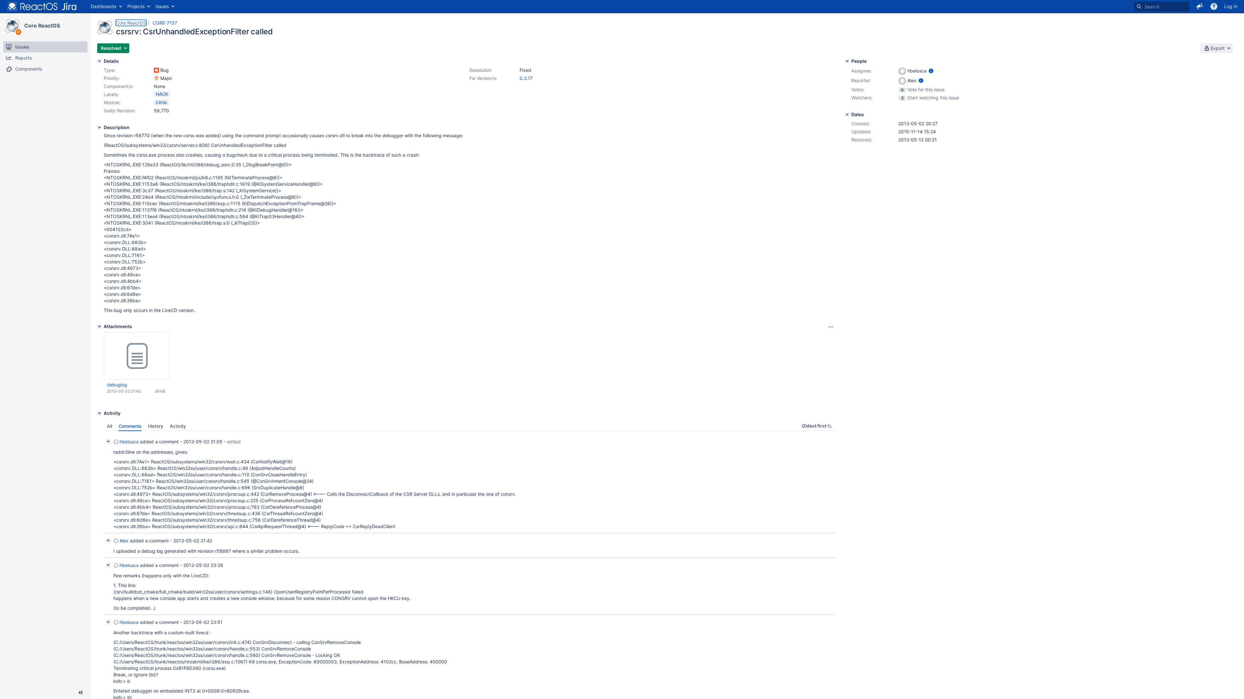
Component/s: (118, 86)
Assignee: (861, 70)
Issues (162, 6)
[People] (847, 61)
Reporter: (861, 80)
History (155, 426)
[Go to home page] (42, 6)
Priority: (112, 78)
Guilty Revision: (120, 110)
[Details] (99, 61)
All (109, 426)
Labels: (111, 94)
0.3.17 (526, 78)
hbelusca (129, 441)
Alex (124, 540)
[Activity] (99, 413)
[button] (1199, 6)
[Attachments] (99, 326)
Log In (1231, 6)
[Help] (1214, 6)
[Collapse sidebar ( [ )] (80, 692)
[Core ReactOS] (12, 26)
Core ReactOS (42, 25)
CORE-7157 (165, 23)
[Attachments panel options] (831, 327)
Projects (135, 6)
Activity (178, 426)
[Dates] (847, 114)
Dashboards (103, 6)
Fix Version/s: (483, 78)
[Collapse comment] (108, 441)
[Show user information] (931, 70)
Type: (110, 70)
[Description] (99, 127)
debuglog (117, 384)
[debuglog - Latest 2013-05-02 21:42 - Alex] (136, 356)
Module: (112, 102)
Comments (130, 426)
